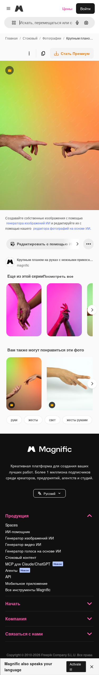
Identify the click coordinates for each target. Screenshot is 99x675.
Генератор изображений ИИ (29, 538)
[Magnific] (49, 450)
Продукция (17, 516)
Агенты (17, 570)
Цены (67, 8)
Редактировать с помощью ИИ (42, 245)
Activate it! (75, 666)
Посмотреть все (58, 276)
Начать (12, 603)
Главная (11, 38)
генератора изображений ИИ (28, 223)
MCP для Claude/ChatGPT (33, 564)
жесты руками (77, 419)
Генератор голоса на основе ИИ (33, 551)
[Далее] (77, 244)
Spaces (11, 525)
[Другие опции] (29, 53)
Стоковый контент (20, 557)
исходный (35, 71)
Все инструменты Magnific (27, 589)
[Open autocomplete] (11, 23)
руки (14, 419)
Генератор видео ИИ (23, 544)
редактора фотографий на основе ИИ (61, 228)
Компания (15, 619)
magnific (23, 265)
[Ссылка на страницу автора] (10, 262)
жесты (33, 419)
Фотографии (52, 38)
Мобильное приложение (26, 583)
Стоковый (30, 38)
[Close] (92, 667)
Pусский (49, 493)
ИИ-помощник (17, 531)
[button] (49, 493)
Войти (85, 8)
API (8, 576)
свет (52, 419)
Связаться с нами (24, 634)
